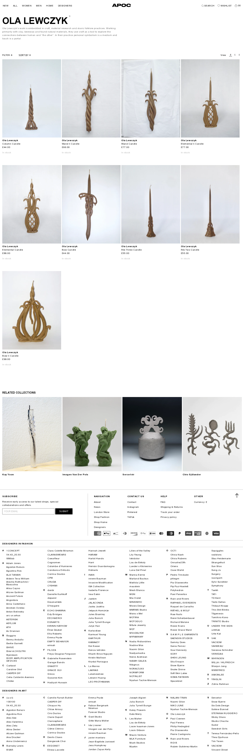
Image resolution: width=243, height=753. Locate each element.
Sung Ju (216, 570)
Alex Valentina (14, 722)
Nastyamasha (137, 653)
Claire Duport (55, 717)
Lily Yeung (135, 554)
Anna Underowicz (16, 741)
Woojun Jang (219, 666)
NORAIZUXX (136, 668)
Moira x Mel (136, 613)
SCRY (173, 654)
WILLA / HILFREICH (222, 662)
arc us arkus (13, 615)
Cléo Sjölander (192, 474)
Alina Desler (13, 729)
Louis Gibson (137, 730)
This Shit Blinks (220, 609)
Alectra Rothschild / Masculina (17, 583)
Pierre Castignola (180, 734)
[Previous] (5, 98)
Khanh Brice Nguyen (100, 654)
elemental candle (12, 249)
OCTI (173, 550)
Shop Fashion (101, 517)
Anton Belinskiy (15, 611)
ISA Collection (96, 586)
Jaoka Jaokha (96, 606)
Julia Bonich (95, 618)
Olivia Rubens (178, 558)
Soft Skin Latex (178, 673)
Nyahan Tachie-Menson (143, 680)
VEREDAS (217, 654)
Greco (51, 674)
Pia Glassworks (179, 582)
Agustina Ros (14, 570)
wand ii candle (71, 143)
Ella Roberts (54, 633)
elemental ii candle (192, 143)
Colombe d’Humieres (59, 566)
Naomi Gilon (136, 649)
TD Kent (215, 598)
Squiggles (217, 550)
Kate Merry (135, 714)
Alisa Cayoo (13, 588)
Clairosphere (54, 721)
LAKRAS (93, 670)
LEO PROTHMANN (99, 681)
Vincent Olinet (219, 749)
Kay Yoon (8, 474)
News (97, 507)
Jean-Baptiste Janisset (101, 741)
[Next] (58, 98)
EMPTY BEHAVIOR (58, 641)
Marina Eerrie (137, 574)
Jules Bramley (96, 614)
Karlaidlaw (94, 630)
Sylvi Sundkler (219, 582)
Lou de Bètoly (137, 562)
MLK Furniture (137, 738)
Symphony (217, 585)
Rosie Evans (177, 626)
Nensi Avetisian (138, 657)
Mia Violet (135, 598)
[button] (6, 5)
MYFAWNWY (136, 636)
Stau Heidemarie (221, 558)
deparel (51, 598)
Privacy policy (169, 517)
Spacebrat (176, 681)
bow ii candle (10, 355)
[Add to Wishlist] (56, 133)
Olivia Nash (177, 554)
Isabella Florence (98, 590)
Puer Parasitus (178, 594)
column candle (11, 143)
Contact (131, 502)
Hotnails (93, 570)
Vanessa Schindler (222, 650)
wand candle (129, 143)
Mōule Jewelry (137, 625)
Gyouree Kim (55, 677)
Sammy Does (177, 642)
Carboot (11, 665)
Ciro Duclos (54, 713)
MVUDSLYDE (136, 633)
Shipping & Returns (172, 507)
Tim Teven (217, 741)
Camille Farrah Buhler (60, 697)
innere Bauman (97, 578)
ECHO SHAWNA (56, 610)
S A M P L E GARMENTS (184, 634)
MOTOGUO (135, 621)
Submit (64, 511)
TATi (213, 594)
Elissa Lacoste (55, 749)
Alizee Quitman (15, 592)
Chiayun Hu (54, 705)
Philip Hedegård (179, 726)
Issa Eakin (94, 594)
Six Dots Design (220, 705)
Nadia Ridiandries (140, 641)
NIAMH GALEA (138, 661)
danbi (50, 590)
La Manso (94, 666)
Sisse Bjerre (177, 665)
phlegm (174, 578)
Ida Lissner (94, 725)
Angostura (12, 600)
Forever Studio (96, 712)
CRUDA (51, 582)
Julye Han (94, 626)
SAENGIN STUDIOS (181, 638)
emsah (51, 645)
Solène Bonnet (219, 709)
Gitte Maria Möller (98, 720)
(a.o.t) (9, 697)
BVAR (9, 749)
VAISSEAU (217, 646)
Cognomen (53, 562)
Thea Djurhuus (219, 737)
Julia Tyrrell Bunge (99, 622)
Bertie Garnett (14, 643)
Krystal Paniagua (98, 661)
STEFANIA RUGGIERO (224, 713)
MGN (132, 594)
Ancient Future (14, 596)
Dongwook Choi (56, 741)
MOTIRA (134, 617)
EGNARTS (53, 622)
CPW (50, 578)
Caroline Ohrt (14, 669)
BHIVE (10, 647)
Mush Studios (137, 742)
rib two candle (190, 249)
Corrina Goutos (56, 574)
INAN (91, 574)
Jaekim (92, 598)
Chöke (10, 681)
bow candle (69, 249)
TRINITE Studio (220, 621)
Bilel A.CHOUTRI (16, 651)
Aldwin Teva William (17, 578)
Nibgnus (134, 664)
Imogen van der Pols (75, 474)
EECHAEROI (54, 618)
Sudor (214, 725)
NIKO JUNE (177, 705)
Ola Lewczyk (177, 714)
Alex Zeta (11, 725)
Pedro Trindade (179, 574)
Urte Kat (216, 633)
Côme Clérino (55, 728)
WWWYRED (218, 670)
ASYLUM (11, 623)
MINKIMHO (135, 602)
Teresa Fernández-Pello (225, 733)
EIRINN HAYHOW (57, 626)
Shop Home (100, 522)
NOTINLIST (135, 676)
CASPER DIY (13, 673)
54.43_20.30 (13, 554)
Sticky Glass (218, 717)
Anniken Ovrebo (15, 608)
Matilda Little (136, 582)
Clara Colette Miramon (60, 550)
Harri (91, 562)
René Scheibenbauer (182, 618)
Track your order (170, 512)
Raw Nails (176, 614)
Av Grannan (13, 631)
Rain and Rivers (179, 598)
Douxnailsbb (54, 602)
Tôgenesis (217, 613)
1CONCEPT (13, 550)
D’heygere (53, 605)
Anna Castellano (15, 604)
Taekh (214, 590)
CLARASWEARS (56, 554)
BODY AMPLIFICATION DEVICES (19, 659)
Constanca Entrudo (58, 570)
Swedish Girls (219, 728)
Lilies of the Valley (139, 550)
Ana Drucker (13, 737)
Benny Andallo (15, 639)
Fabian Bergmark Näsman (98, 706)
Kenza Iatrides (96, 650)
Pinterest (132, 512)
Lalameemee (96, 674)
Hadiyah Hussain (57, 682)
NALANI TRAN (178, 697)
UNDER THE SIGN (221, 626)
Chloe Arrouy (54, 709)
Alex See (11, 718)
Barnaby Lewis (15, 745)
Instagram (133, 507)
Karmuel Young (97, 634)
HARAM (92, 554)
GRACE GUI (54, 670)
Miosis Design (137, 605)
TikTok (131, 517)
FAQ (163, 502)
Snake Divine (177, 669)
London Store (101, 512)
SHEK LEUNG (178, 657)
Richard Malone (179, 622)
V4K (213, 638)
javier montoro (96, 737)
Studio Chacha (220, 721)
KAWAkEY (93, 642)
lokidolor (134, 558)
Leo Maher (135, 718)
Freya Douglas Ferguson (61, 654)
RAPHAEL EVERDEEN (183, 602)
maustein (134, 586)
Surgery (215, 574)
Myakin (133, 746)
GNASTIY (52, 666)
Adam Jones (13, 563)
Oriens (174, 566)
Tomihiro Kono (219, 617)
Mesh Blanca (137, 590)
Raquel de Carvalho (182, 606)
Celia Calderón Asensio (20, 677)
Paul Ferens (177, 722)
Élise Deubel (54, 630)
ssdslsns (216, 554)
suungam (216, 578)
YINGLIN (216, 679)
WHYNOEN (217, 658)
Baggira (11, 635)
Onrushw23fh (178, 562)
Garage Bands (56, 662)
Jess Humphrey (97, 745)
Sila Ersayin (177, 661)
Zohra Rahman (220, 684)
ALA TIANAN (13, 574)
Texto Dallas (218, 602)
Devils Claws (54, 737)
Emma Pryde (54, 637)
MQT (132, 629)
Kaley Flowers (137, 710)
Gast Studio (95, 716)
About (97, 502)
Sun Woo (216, 566)
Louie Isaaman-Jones (141, 726)
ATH (8, 627)
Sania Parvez (177, 646)
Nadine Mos (136, 645)
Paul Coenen (177, 718)
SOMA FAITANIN (179, 677)
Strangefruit (218, 562)
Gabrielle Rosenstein (59, 658)
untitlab (215, 630)
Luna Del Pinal (137, 570)
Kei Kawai (94, 646)
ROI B (173, 742)
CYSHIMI (52, 585)
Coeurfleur (53, 558)
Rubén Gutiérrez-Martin (183, 746)
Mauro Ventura (137, 735)
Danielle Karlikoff (57, 594)
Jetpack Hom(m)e (98, 610)
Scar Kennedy (178, 650)
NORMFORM (136, 672)
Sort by (24, 55)
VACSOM (216, 642)
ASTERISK (12, 619)
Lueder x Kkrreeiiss (140, 566)
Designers (100, 527)
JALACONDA (95, 602)
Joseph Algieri (137, 697)
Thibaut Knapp (219, 605)
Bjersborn (12, 655)
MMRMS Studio (138, 609)
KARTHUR (94, 638)
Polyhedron (177, 590)
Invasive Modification (100, 582)
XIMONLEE (217, 674)
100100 (10, 701)
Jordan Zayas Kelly (99, 749)
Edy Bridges (54, 614)
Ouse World (177, 570)
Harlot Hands (96, 558)
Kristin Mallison (97, 657)
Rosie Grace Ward (181, 630)
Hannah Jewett (97, 550)
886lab (10, 558)
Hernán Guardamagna (101, 566)
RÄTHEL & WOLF (180, 610)
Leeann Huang (97, 677)
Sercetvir (128, 474)
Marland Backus (138, 578)
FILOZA (51, 650)
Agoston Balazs (15, 567)
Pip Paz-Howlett (179, 586)
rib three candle (131, 249)
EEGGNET (53, 745)
